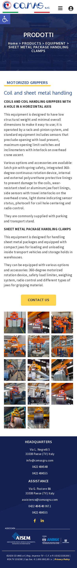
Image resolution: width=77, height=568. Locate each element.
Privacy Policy (62, 559)
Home (13, 43)
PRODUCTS (31, 43)
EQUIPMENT (55, 43)
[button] (5, 19)
